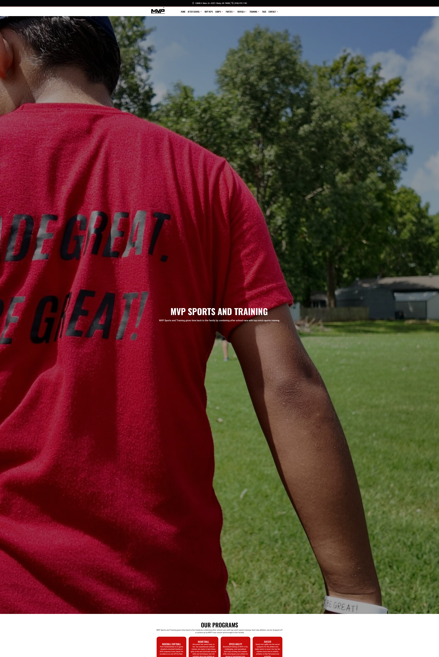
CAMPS (218, 11)
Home (183, 11)
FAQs (264, 11)
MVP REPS (209, 11)
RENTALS (241, 11)
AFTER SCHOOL (194, 11)
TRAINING (253, 11)
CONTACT (272, 11)
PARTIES (229, 11)
